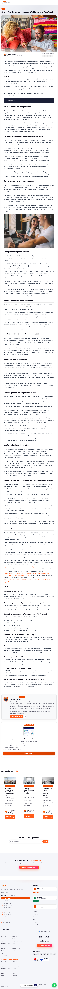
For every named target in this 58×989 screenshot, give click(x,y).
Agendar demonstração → (29, 867)
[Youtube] (34, 954)
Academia (3, 934)
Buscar (45, 841)
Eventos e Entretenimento (17, 941)
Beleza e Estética (15, 936)
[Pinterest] (54, 954)
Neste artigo (11, 100)
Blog (34, 919)
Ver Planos (37, 892)
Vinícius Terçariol (11, 54)
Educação (13, 938)
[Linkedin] (41, 954)
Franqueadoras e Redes (5, 943)
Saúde (2, 950)
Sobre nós (35, 914)
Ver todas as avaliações (45, 945)
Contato (35, 922)
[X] (48, 954)
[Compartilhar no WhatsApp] (43, 56)
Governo (13, 943)
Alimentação (14, 934)
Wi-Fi (3, 8)
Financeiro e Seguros (17, 966)
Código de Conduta (47, 984)
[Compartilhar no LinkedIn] (46, 56)
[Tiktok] (51, 954)
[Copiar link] (52, 56)
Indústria (3, 948)
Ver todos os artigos (15, 716)
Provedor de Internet (16, 948)
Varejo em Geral (4, 955)
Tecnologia (14, 953)
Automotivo (3, 936)
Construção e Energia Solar (6, 963)
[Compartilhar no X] (49, 56)
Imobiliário (14, 945)
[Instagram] (37, 954)
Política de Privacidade (37, 986)
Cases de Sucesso (37, 916)
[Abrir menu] (55, 2)
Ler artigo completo (8, 817)
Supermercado (4, 953)
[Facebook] (44, 954)
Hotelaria (3, 945)
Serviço (2, 975)
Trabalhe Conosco (37, 924)
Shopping (13, 950)
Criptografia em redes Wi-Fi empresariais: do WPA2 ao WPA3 (47, 792)
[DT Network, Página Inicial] (6, 2)
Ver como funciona (28, 753)
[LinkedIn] (25, 716)
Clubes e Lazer (4, 938)
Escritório (3, 941)
